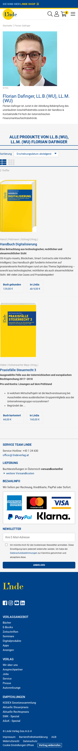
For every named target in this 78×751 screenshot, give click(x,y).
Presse (7, 683)
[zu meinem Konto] (56, 15)
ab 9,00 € (35, 286)
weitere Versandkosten (20, 473)
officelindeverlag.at (16, 455)
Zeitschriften (10, 631)
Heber (3, 364)
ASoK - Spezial (11, 721)
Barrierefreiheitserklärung (33, 737)
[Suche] (50, 15)
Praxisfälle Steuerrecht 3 (18, 370)
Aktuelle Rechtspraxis (16, 711)
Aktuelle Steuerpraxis (15, 707)
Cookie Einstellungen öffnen (18, 745)
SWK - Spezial (11, 716)
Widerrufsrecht (11, 741)
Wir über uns (10, 665)
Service (7, 678)
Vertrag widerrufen (50, 745)
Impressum (9, 737)
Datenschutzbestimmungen (24, 553)
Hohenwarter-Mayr (19, 364)
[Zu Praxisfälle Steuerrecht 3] (18, 329)
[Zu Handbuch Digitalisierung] (18, 205)
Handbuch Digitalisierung (18, 244)
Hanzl (3, 239)
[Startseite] (10, 14)
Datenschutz (30, 741)
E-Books (8, 627)
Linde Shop (28, 4)
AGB (53, 737)
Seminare (8, 636)
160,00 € (35, 417)
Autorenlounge (11, 687)
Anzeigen (8, 650)
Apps (6, 645)
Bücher (7, 622)
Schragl (25, 239)
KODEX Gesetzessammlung (19, 702)
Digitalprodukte (12, 641)
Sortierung (6, 153)
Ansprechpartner (13, 669)
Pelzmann (13, 239)
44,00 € (12, 417)
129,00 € (12, 286)
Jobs (6, 674)
